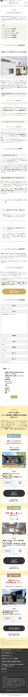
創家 (6, 392)
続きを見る (14, 396)
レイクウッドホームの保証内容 (10, 35)
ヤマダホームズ (8, 383)
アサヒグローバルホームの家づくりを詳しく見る (14, 634)
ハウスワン (7, 386)
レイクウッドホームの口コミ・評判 (11, 33)
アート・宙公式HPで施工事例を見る (14, 561)
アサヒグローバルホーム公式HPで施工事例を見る (14, 628)
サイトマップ (4, 671)
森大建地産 (7, 379)
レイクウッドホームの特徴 (9, 31)
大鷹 (6, 385)
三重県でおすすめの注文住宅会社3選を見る (14, 291)
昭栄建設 (7, 388)
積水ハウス (7, 390)
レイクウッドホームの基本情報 (10, 37)
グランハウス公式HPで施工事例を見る (14, 493)
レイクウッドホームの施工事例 (10, 28)
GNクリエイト (8, 381)
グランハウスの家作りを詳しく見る (14, 500)
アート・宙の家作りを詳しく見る (14, 567)
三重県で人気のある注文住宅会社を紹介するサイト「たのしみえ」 (12, 0)
